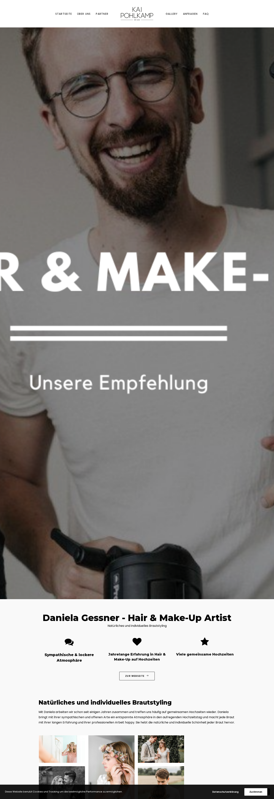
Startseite (63, 14)
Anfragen (190, 14)
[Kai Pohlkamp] (137, 14)
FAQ (206, 14)
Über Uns (84, 14)
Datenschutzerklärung (225, 791)
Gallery (172, 14)
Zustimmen (255, 791)
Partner (102, 14)
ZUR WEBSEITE (134, 676)
